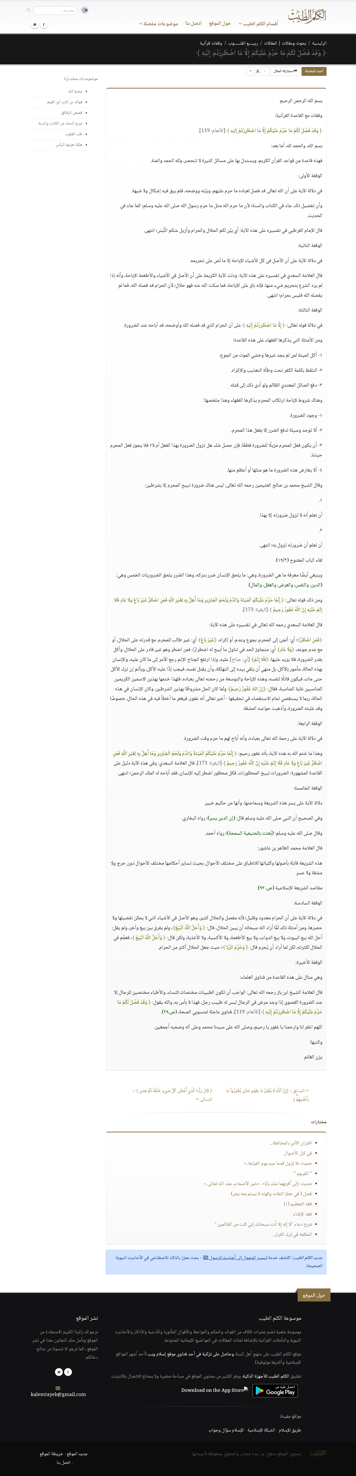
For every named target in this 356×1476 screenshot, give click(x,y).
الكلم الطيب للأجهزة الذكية (266, 1376)
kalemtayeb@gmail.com (58, 1395)
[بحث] (28, 10)
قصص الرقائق (71, 112)
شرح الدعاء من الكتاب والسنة (60, 123)
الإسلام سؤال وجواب (226, 1430)
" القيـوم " (303, 1174)
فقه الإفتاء (302, 1214)
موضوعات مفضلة (160, 24)
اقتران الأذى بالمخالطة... (290, 1143)
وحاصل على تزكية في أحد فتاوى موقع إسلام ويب (191, 1354)
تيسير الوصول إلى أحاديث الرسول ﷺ (235, 1258)
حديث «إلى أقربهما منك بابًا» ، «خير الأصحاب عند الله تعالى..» (258, 1184)
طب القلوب (73, 134)
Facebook (44, 24)
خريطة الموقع (51, 1454)
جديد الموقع (77, 1454)
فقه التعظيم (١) (298, 1204)
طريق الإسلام (290, 1430)
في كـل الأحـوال (298, 1153)
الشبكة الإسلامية (261, 1430)
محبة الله (75, 91)
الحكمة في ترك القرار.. (292, 1235)
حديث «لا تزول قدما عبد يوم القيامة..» (278, 1163)
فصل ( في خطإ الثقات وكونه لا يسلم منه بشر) (271, 1194)
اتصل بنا (193, 23)
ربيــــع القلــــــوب (243, 43)
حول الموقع (220, 23)
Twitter (35, 24)
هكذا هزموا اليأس (69, 144)
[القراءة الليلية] (83, 10)
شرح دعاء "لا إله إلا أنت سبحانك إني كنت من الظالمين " (263, 1224)
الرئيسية (319, 43)
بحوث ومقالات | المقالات (285, 43)
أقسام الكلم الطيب (260, 24)
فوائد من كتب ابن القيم (64, 102)
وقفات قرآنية (211, 43)
